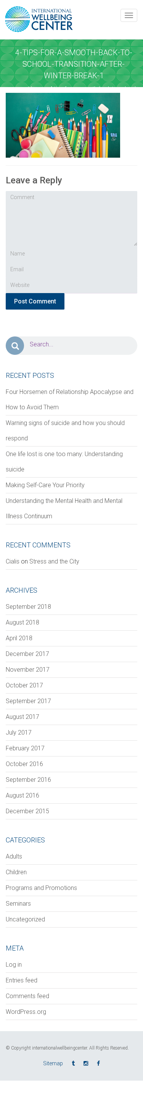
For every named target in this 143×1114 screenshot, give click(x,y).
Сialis (12, 561)
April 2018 (19, 638)
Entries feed (21, 980)
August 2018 (22, 622)
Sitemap (53, 1063)
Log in (14, 964)
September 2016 (28, 779)
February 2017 (25, 748)
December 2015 (27, 811)
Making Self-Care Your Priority (45, 485)
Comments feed (27, 996)
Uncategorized (25, 919)
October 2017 (24, 685)
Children (16, 872)
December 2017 (27, 654)
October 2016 (24, 764)
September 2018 (28, 606)
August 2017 (22, 716)
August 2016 (22, 795)
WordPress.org (26, 1011)
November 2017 (28, 669)
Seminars (18, 903)
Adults (14, 856)
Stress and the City (54, 561)
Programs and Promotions (41, 888)
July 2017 (19, 732)
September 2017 (28, 701)
